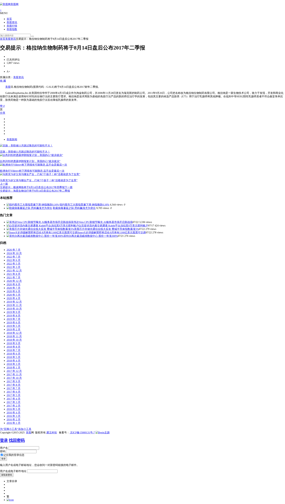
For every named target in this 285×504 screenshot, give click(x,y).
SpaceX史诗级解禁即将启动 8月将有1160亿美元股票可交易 (112, 232)
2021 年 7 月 (13, 277)
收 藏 (3, 80)
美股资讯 (12, 22)
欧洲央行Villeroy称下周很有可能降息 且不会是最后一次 (32, 170)
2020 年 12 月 (14, 281)
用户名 (4, 447)
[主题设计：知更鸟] (102, 432)
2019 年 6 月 (13, 322)
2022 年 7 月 (13, 256)
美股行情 (12, 25)
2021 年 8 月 (13, 274)
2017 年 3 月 (13, 402)
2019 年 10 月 (14, 308)
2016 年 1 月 (13, 423)
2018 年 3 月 (13, 364)
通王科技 (51, 432)
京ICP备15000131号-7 (82, 432)
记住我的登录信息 (13, 455)
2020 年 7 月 (13, 287)
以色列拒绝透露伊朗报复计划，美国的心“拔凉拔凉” (30, 161)
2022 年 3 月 (13, 267)
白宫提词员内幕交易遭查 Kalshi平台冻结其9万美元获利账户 (113, 225)
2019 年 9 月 (13, 312)
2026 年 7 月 (13, 249)
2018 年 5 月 (13, 357)
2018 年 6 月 (13, 353)
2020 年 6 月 (13, 291)
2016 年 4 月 (13, 412)
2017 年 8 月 (13, 384)
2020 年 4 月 (13, 298)
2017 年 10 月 (14, 378)
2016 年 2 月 (13, 419)
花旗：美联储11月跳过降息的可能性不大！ (25, 151)
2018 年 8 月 (13, 346)
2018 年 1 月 (13, 367)
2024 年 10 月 (14, 253)
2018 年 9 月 (13, 343)
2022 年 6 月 (13, 260)
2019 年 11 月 (14, 305)
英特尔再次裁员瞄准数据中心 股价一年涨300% (90, 236)
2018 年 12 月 (14, 332)
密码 (2, 451)
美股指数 (12, 29)
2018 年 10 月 (14, 339)
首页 (9, 18)
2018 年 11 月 (14, 336)
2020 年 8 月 (13, 284)
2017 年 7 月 (13, 388)
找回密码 (17, 440)
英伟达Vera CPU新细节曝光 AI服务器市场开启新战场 (102, 222)
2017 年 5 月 (13, 395)
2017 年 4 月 (13, 398)
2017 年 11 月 (14, 374)
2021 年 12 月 (14, 270)
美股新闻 (12, 139)
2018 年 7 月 (13, 350)
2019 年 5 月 (13, 326)
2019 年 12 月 (14, 301)
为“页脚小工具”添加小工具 (15, 429)
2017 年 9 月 (13, 381)
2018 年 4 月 (13, 360)
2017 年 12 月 (14, 371)
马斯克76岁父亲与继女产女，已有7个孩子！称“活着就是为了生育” (39, 180)
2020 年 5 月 (13, 294)
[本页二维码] (10, 499)
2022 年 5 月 (13, 263)
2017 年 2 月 (13, 405)
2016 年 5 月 (13, 409)
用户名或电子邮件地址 (13, 471)
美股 (8, 86)
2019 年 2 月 (13, 329)
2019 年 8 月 (13, 315)
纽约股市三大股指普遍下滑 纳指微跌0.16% (84, 204)
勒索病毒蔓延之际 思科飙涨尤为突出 (74, 208)
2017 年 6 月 (13, 391)
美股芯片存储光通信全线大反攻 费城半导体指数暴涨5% (106, 229)
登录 (4, 440)
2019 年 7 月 (13, 319)
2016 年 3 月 (13, 416)
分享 (2, 112)
